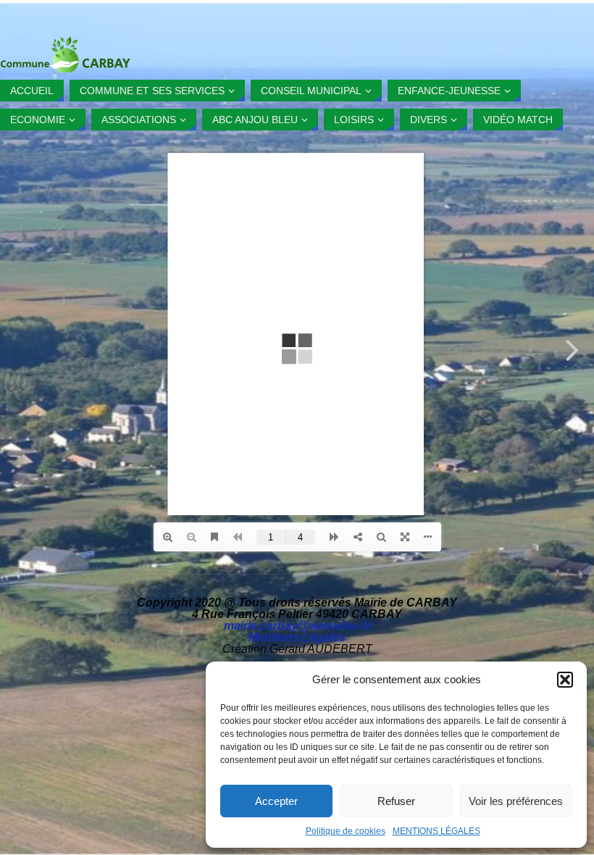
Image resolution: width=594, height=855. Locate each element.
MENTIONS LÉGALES (436, 831)
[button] (565, 679)
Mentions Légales (297, 637)
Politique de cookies (345, 831)
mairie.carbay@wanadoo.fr (297, 626)
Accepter (276, 801)
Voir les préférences (516, 801)
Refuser (396, 801)
